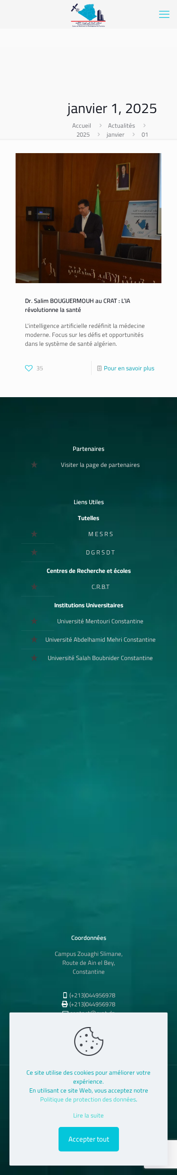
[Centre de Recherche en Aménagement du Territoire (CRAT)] (88, 14)
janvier (116, 134)
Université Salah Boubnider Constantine (100, 657)
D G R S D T (100, 552)
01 (145, 134)
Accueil (81, 125)
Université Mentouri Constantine (100, 621)
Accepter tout (88, 1139)
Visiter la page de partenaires (100, 464)
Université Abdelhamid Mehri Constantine (100, 639)
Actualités (121, 125)
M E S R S (100, 533)
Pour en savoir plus (129, 368)
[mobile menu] (164, 14)
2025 (83, 134)
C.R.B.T (101, 586)
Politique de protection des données (88, 1099)
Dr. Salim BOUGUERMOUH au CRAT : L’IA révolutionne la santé (77, 305)
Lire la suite (88, 1115)
